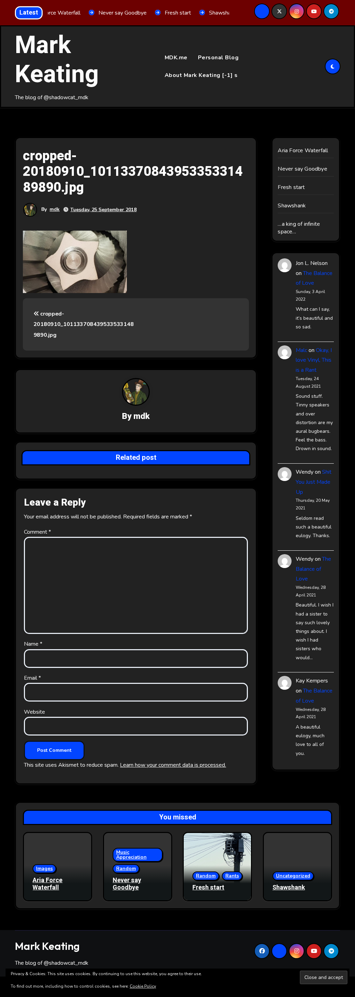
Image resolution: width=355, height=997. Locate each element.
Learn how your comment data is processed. (173, 765)
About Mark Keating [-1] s (201, 75)
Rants (232, 876)
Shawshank (292, 205)
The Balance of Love (313, 569)
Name (33, 644)
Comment (37, 532)
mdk (55, 209)
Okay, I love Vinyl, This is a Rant (314, 360)
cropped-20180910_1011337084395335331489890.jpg (83, 324)
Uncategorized (293, 876)
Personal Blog (218, 57)
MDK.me (176, 57)
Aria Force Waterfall (303, 150)
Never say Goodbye (302, 169)
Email (32, 678)
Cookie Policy (143, 986)
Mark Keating (57, 60)
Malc (301, 350)
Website (34, 712)
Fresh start (291, 187)
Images (44, 868)
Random (126, 868)
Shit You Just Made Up (313, 482)
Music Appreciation (131, 854)
